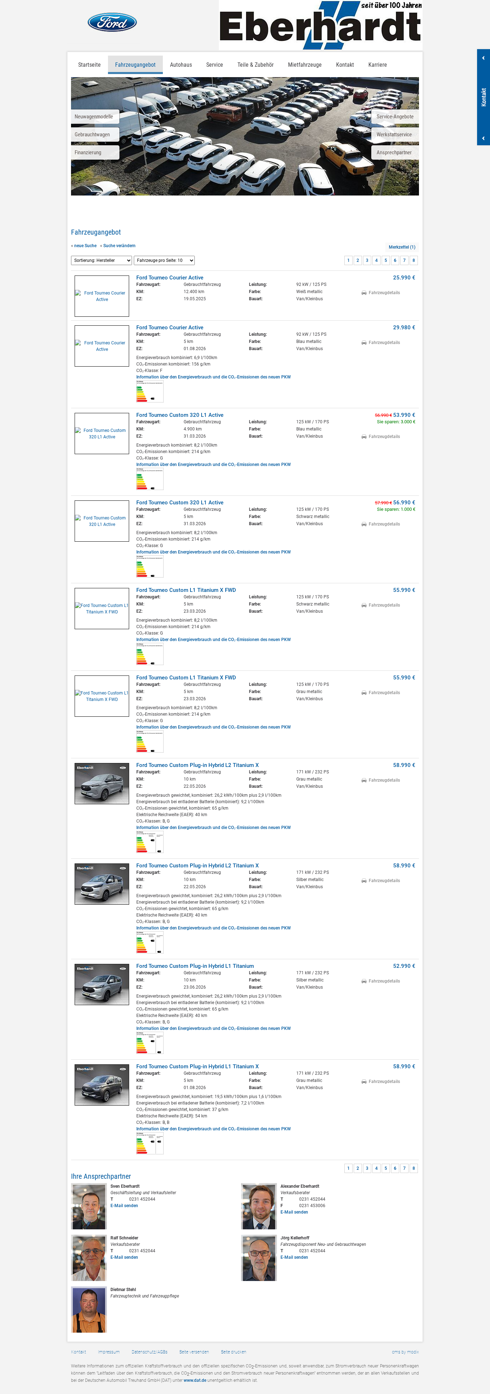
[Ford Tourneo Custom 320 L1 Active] (102, 433)
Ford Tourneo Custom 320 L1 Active (179, 415)
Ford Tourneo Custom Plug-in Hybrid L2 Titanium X (197, 765)
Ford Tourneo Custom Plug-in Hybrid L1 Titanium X (197, 1066)
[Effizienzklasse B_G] (150, 851)
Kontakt (78, 1352)
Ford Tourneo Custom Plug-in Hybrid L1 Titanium (195, 966)
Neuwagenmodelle (94, 116)
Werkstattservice (394, 134)
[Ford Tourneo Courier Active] (102, 296)
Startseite (89, 64)
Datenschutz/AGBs (150, 1352)
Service (214, 64)
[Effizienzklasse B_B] (150, 1152)
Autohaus (181, 64)
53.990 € (404, 415)
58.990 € (404, 765)
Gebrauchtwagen (92, 134)
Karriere (377, 64)
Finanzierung (88, 152)
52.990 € (404, 966)
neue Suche (85, 245)
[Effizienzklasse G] (150, 488)
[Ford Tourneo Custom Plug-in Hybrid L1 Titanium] (102, 984)
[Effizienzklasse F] (150, 401)
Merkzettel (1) (402, 247)
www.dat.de (195, 1380)
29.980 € (404, 327)
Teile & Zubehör (255, 64)
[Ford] (104, 22)
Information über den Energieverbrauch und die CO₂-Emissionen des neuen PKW (213, 377)
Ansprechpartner (394, 152)
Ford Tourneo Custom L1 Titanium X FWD (186, 590)
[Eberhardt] (321, 25)
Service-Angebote (395, 116)
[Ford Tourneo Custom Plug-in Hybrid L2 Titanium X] (102, 783)
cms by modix (405, 1352)
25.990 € (404, 277)
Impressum (109, 1352)
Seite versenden (194, 1352)
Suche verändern (119, 245)
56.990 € (404, 502)
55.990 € (404, 590)
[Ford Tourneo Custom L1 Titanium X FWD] (102, 608)
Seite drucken (233, 1352)
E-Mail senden (124, 1205)
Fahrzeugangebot (135, 64)
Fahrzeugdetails (384, 292)
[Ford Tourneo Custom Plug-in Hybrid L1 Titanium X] (102, 1085)
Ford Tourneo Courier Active (169, 277)
